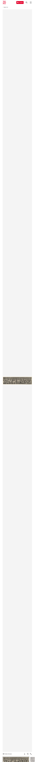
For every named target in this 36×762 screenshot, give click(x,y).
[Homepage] (4, 2)
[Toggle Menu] (30, 2)
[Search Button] (26, 2)
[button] (17, 381)
